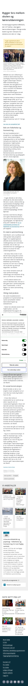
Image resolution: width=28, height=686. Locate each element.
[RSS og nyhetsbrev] (22, 681)
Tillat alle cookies (14, 365)
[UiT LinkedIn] (18, 681)
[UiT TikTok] (11, 681)
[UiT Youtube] (15, 681)
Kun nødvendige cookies (14, 369)
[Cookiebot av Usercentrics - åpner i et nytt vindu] (20, 315)
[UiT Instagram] (7, 681)
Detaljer (21, 360)
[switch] (24, 345)
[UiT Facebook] (4, 681)
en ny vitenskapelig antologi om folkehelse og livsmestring (12, 224)
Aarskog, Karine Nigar (9, 467)
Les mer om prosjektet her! (11, 124)
